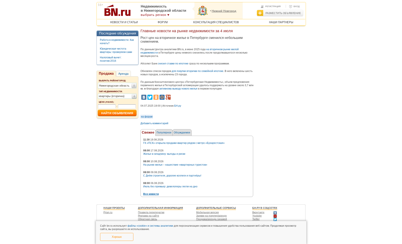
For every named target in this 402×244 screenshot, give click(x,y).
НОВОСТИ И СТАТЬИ (124, 22)
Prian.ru (107, 212)
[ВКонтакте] (143, 97)
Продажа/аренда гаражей (211, 219)
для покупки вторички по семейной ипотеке (197, 71)
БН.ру (177, 105)
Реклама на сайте (148, 216)
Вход (297, 6)
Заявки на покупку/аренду (211, 216)
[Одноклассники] (155, 97)
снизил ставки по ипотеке (173, 63)
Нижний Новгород (224, 11)
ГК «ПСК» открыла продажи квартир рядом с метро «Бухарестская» (184, 143)
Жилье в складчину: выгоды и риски (164, 153)
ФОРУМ (163, 22)
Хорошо (117, 236)
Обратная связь (147, 219)
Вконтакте (258, 212)
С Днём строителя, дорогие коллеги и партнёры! (172, 175)
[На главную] (138, 11)
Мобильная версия (207, 212)
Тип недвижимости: (110, 91)
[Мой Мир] (162, 97)
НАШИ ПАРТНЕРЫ (281, 22)
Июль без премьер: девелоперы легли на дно (170, 186)
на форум (146, 116)
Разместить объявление (283, 13)
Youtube (257, 216)
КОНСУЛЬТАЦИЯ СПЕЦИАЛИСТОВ (216, 22)
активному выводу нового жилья (178, 88)
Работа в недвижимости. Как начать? (117, 41)
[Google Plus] (168, 97)
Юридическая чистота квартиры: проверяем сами (116, 50)
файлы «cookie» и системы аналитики (150, 225)
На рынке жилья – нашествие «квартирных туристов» (175, 164)
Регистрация (273, 6)
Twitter (256, 219)
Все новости (151, 194)
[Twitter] (149, 97)
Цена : (106, 102)
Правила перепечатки (151, 212)
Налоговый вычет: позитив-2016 (110, 59)
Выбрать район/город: (112, 80)
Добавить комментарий (154, 123)
